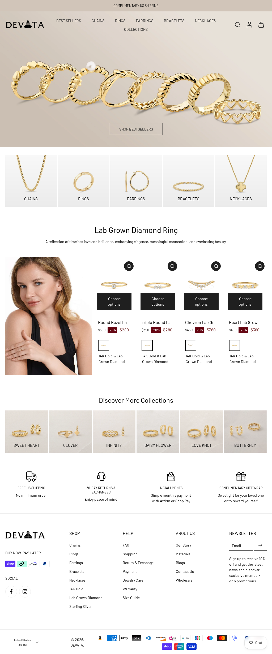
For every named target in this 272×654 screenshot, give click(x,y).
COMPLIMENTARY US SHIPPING (136, 5)
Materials (183, 554)
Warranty (130, 589)
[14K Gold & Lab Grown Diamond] (104, 345)
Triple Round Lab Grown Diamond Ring (158, 322)
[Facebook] (11, 591)
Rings (74, 554)
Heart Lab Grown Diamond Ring (245, 322)
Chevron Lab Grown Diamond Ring (201, 322)
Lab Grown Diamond (86, 597)
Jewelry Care (133, 580)
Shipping (130, 554)
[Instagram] (25, 591)
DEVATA (76, 645)
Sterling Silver (80, 606)
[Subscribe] (260, 545)
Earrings (76, 562)
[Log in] (249, 24)
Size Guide (131, 597)
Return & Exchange (138, 562)
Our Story (183, 545)
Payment (130, 571)
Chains (75, 545)
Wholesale (184, 580)
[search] (237, 24)
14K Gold (76, 589)
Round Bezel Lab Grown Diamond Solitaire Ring (114, 322)
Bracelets (76, 571)
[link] (48, 316)
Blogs (180, 562)
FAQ (126, 545)
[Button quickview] (129, 266)
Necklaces (77, 580)
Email (236, 545)
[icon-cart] (261, 24)
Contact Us (185, 571)
